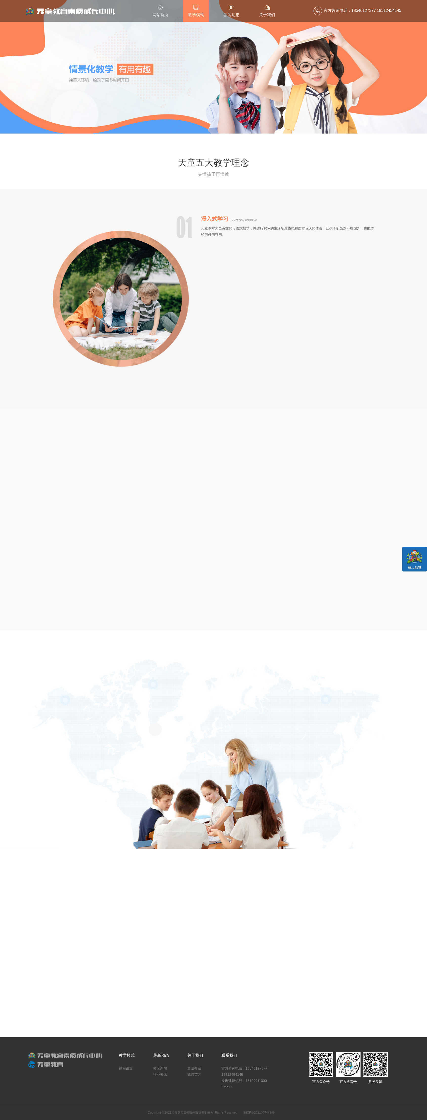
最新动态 (161, 1055)
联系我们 (229, 1055)
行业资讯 (160, 1074)
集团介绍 (194, 1068)
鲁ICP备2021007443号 (258, 1112)
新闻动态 (231, 15)
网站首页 (160, 15)
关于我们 (267, 15)
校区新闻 (160, 1068)
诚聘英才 (194, 1074)
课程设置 (126, 1068)
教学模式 (196, 15)
